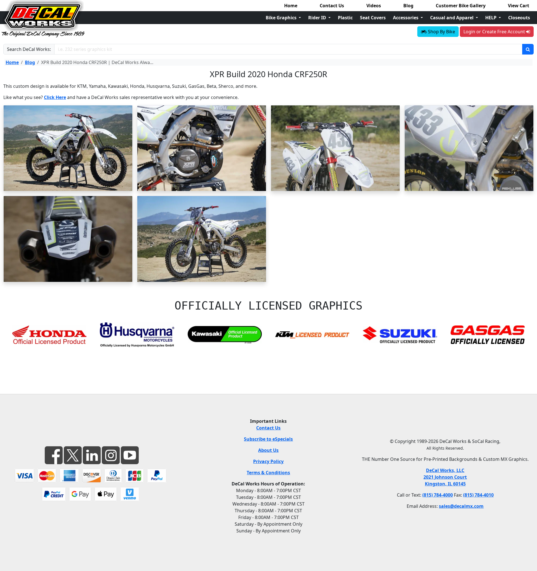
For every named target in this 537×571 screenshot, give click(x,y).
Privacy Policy (268, 461)
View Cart (518, 6)
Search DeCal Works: (29, 49)
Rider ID (317, 18)
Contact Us (332, 6)
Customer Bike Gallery (461, 6)
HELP (491, 18)
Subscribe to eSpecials (268, 439)
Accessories (406, 18)
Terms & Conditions (268, 472)
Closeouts (519, 18)
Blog (408, 6)
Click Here (55, 97)
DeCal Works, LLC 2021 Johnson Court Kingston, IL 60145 (445, 477)
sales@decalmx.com (461, 506)
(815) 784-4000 (437, 495)
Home (290, 6)
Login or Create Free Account (494, 32)
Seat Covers (373, 18)
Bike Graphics (282, 18)
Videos (373, 6)
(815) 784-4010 (478, 495)
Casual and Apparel (452, 18)
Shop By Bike (441, 32)
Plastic (345, 18)
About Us (268, 450)
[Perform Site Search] (528, 49)
